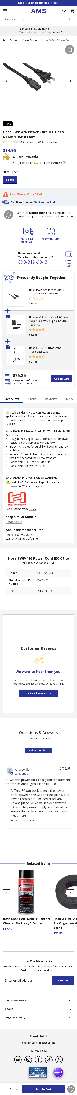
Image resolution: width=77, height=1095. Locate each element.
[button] (72, 10)
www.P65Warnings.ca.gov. (26, 486)
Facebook (38, 1059)
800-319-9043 (32, 262)
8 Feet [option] (10, 179)
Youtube (18, 1059)
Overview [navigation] (11, 399)
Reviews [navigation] (51, 399)
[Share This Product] (69, 49)
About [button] (9, 1009)
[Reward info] (64, 162)
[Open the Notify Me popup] (8, 214)
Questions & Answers (38, 732)
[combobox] (38, 19)
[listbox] (38, 180)
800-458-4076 (45, 1043)
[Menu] (5, 10)
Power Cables (29, 40)
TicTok (49, 1059)
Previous (6, 893)
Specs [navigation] (32, 399)
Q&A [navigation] (69, 399)
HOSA (32, 509)
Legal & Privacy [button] (15, 1017)
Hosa (7, 124)
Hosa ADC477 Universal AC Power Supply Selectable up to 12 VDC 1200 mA (49, 320)
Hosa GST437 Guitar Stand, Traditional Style (45, 349)
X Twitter (59, 1059)
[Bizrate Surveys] (41, 1075)
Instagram (28, 1059)
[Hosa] (17, 505)
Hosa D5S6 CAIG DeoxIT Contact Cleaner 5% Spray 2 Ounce (26, 921)
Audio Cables (10, 40)
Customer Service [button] (16, 1000)
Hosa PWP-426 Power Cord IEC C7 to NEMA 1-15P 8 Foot (48, 291)
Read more (19, 815)
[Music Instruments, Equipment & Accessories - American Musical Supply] (38, 11)
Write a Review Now (38, 693)
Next (70, 893)
